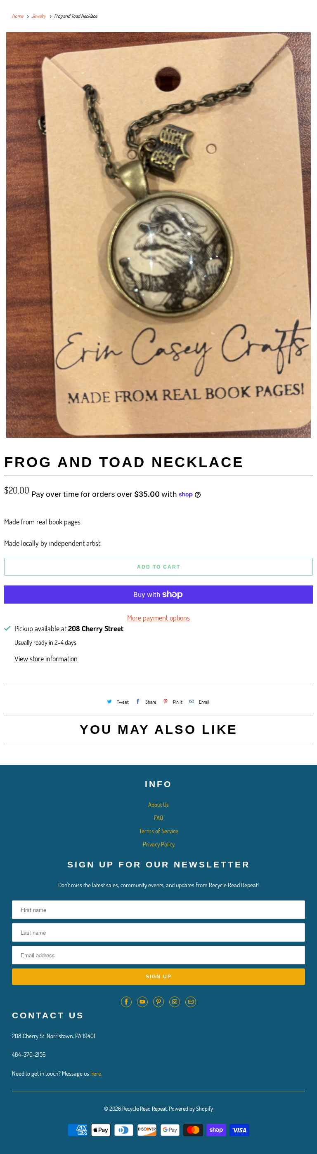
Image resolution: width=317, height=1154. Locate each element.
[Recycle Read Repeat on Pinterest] (158, 1002)
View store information (46, 658)
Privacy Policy (159, 844)
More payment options (158, 618)
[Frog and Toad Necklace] (158, 235)
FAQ (158, 817)
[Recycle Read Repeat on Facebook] (126, 1002)
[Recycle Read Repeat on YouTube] (142, 1002)
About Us (158, 804)
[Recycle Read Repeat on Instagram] (174, 1002)
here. (96, 1073)
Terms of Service (158, 831)
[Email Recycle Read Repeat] (190, 1002)
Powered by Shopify (191, 1108)
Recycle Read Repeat (144, 1108)
